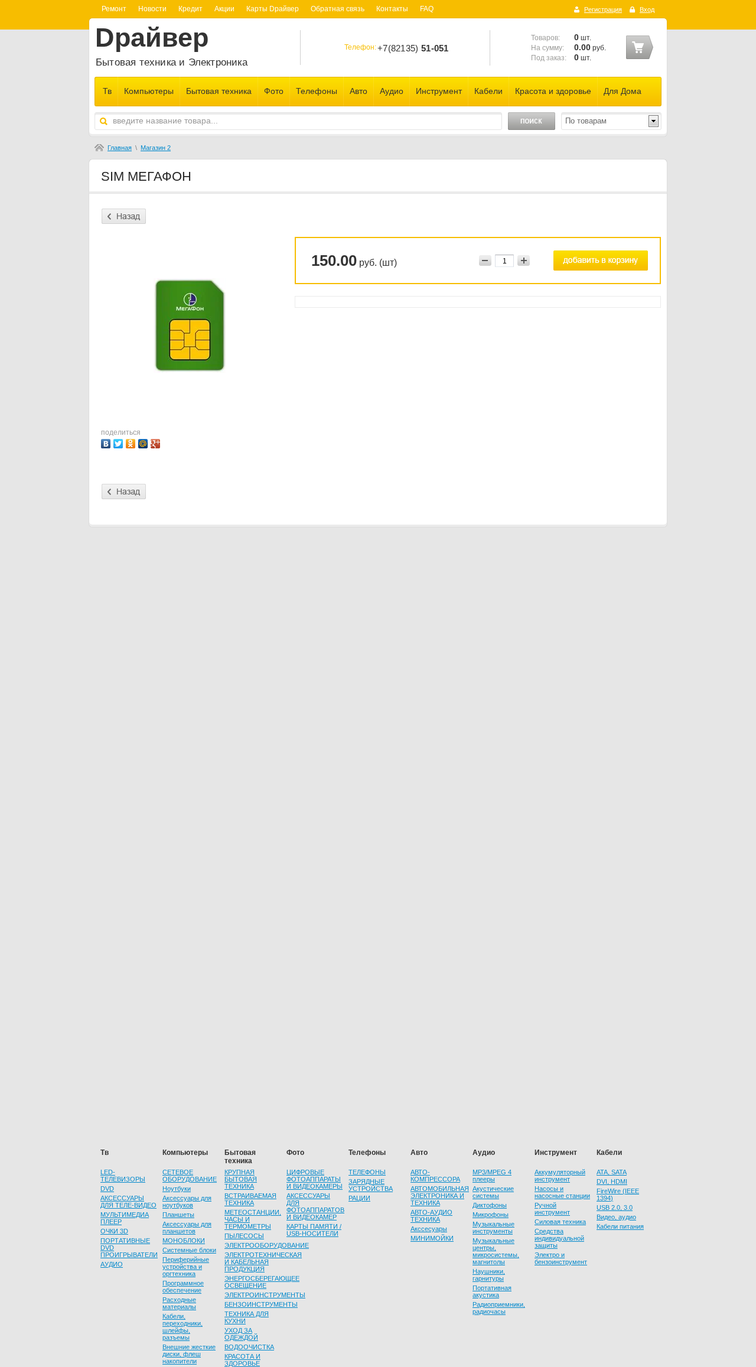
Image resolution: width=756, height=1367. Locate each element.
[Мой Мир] (144, 442)
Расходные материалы (179, 1303)
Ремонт (114, 9)
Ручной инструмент (552, 1209)
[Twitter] (119, 442)
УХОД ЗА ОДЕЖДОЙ (241, 1334)
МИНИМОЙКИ (432, 1238)
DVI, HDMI (612, 1181)
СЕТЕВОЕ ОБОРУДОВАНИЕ (189, 1176)
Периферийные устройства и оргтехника (185, 1266)
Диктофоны (489, 1205)
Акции (224, 9)
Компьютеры (149, 91)
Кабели (488, 91)
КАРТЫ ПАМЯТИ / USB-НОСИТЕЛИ (313, 1230)
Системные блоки (189, 1250)
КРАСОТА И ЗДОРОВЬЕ (242, 1360)
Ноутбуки (176, 1188)
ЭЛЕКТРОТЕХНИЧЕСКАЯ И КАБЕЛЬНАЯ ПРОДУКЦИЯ (263, 1261)
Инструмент (439, 91)
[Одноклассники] (132, 442)
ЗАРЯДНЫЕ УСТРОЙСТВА (370, 1185)
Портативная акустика (491, 1291)
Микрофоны (490, 1214)
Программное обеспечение (183, 1287)
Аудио (391, 91)
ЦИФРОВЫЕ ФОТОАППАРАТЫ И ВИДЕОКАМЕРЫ (314, 1179)
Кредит (190, 9)
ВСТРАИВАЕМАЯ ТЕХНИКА (250, 1199)
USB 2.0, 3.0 (615, 1207)
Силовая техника (560, 1221)
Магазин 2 (156, 147)
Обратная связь (337, 9)
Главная (119, 147)
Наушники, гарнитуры (488, 1275)
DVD (107, 1188)
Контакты (392, 9)
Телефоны (316, 91)
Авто (358, 91)
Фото (274, 91)
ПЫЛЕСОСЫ (244, 1235)
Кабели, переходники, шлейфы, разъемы (182, 1327)
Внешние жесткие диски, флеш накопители (189, 1354)
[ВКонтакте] (107, 442)
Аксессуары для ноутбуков (186, 1202)
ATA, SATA (612, 1172)
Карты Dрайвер (272, 9)
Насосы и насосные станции (562, 1192)
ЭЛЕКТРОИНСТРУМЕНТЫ (264, 1294)
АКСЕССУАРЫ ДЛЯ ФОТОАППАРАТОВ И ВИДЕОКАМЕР (315, 1206)
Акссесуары (428, 1228)
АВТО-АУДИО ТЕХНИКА (431, 1216)
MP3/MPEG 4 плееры (491, 1176)
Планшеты (178, 1214)
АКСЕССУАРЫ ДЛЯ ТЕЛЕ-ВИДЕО (128, 1202)
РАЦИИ (359, 1198)
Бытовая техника (219, 91)
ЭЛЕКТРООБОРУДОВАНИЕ (266, 1245)
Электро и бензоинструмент (561, 1258)
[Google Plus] (157, 442)
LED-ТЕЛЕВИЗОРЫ (122, 1176)
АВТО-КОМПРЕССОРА (435, 1176)
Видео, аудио (616, 1216)
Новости (152, 9)
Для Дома (622, 91)
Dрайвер (151, 37)
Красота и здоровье (553, 91)
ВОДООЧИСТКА (249, 1346)
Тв (107, 91)
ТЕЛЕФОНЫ (367, 1172)
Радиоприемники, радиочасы (498, 1308)
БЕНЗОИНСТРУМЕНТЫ (261, 1304)
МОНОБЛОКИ (183, 1240)
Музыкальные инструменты (493, 1227)
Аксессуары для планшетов (186, 1227)
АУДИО (111, 1264)
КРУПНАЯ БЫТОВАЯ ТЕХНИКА (240, 1179)
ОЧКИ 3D (114, 1231)
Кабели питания (620, 1226)
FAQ (427, 9)
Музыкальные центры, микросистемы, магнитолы (495, 1251)
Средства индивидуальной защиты (559, 1238)
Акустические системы (493, 1192)
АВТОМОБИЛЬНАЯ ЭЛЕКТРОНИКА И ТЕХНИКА (439, 1195)
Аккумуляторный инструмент (560, 1176)
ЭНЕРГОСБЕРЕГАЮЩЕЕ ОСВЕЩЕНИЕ (261, 1282)
